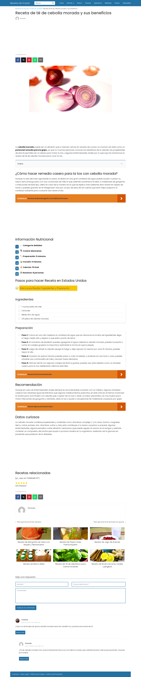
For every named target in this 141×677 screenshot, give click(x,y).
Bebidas (108, 3)
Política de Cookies (37, 674)
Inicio (62, 3)
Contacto (15, 674)
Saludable (127, 3)
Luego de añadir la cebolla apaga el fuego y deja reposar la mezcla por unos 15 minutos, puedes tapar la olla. (71, 350)
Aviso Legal (25, 674)
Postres (88, 3)
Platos (79, 3)
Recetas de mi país (20, 3)
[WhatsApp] (34, 59)
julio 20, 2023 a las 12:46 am (30, 622)
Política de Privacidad (54, 674)
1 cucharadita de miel (32, 306)
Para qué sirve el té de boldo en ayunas (109, 522)
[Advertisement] (70, 36)
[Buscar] (53, 3)
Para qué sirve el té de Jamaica (29, 522)
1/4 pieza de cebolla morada (35, 318)
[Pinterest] (29, 59)
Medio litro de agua (31, 314)
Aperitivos (98, 3)
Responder (20, 632)
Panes (117, 3)
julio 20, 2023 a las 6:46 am (34, 646)
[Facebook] (17, 59)
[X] (23, 59)
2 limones (26, 310)
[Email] (40, 59)
